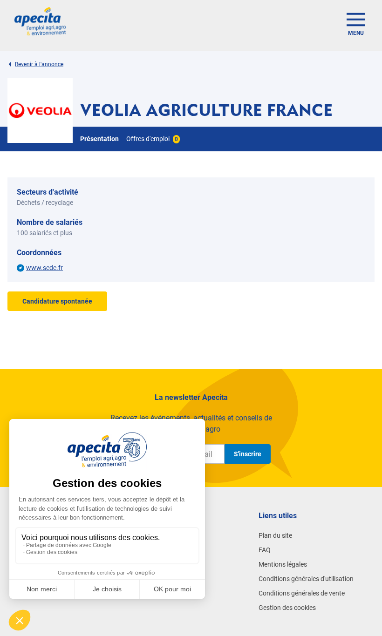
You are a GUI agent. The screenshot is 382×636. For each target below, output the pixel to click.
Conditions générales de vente (302, 593)
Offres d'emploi (152, 138)
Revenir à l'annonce (39, 64)
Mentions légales (283, 564)
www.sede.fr (44, 267)
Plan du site (275, 535)
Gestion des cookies (287, 607)
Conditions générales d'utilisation (306, 578)
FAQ (265, 550)
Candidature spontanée (57, 301)
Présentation (99, 138)
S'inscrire (247, 454)
